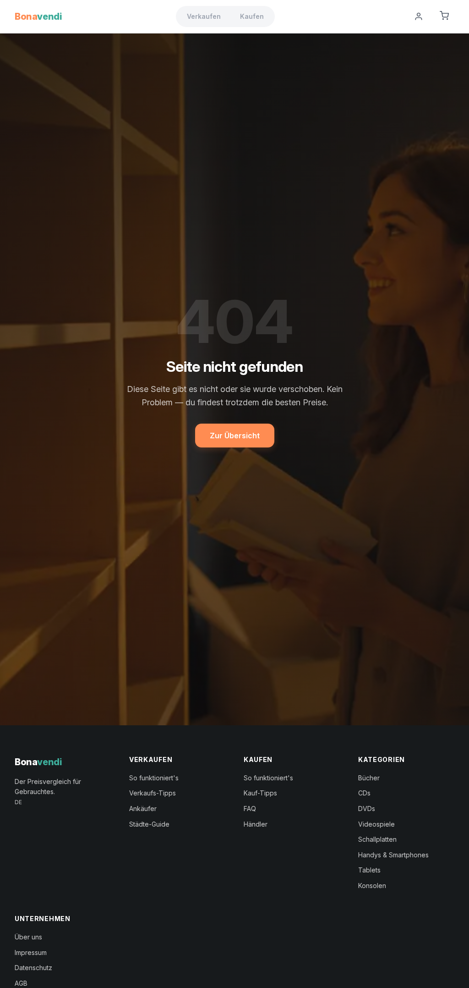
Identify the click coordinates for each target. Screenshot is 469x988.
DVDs (366, 808)
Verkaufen (204, 16)
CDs (364, 793)
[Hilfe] (395, 16)
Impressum (31, 952)
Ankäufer (143, 808)
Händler (255, 824)
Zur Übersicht (235, 435)
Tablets (369, 870)
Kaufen (252, 16)
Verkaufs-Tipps (152, 793)
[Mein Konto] (419, 16)
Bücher (369, 778)
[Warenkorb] (444, 16)
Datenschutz (33, 967)
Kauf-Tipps (260, 793)
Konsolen (372, 885)
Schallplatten (377, 839)
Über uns (28, 937)
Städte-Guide (149, 824)
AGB (21, 983)
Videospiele (376, 824)
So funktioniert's (154, 778)
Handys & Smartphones (393, 855)
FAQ (250, 808)
